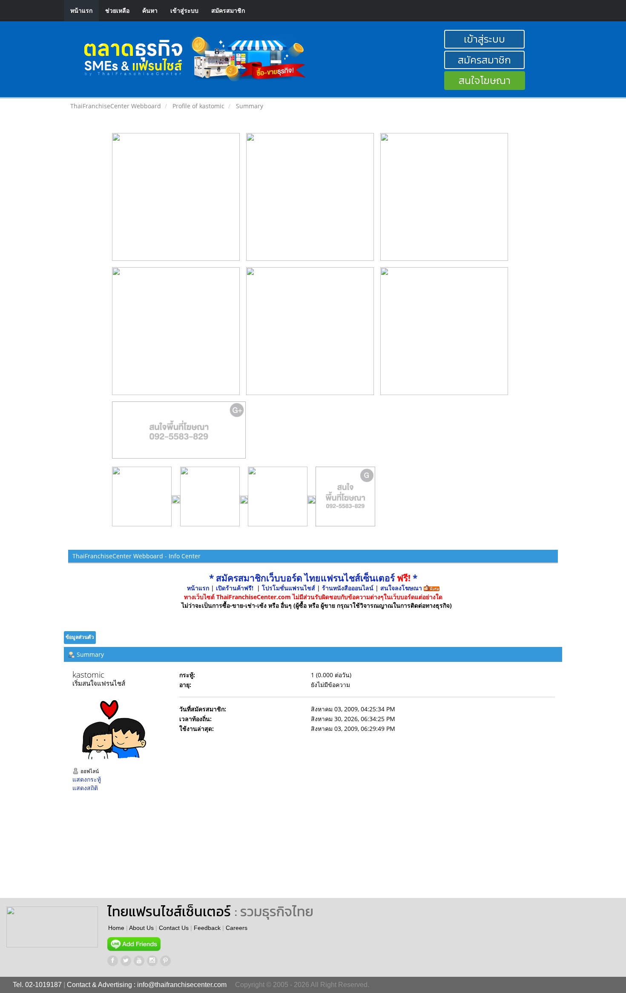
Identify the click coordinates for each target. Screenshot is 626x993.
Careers (236, 927)
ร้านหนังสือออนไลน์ (347, 588)
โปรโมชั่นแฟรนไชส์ (289, 588)
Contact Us (174, 927)
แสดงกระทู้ (86, 779)
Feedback (207, 927)
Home (116, 927)
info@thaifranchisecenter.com (182, 984)
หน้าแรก (81, 10)
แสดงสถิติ (85, 788)
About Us (141, 927)
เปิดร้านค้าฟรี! (234, 588)
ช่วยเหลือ (117, 10)
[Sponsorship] (179, 433)
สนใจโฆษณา (485, 80)
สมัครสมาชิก (228, 10)
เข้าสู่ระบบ (184, 10)
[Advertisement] (364, 851)
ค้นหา (150, 10)
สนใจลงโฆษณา (401, 588)
